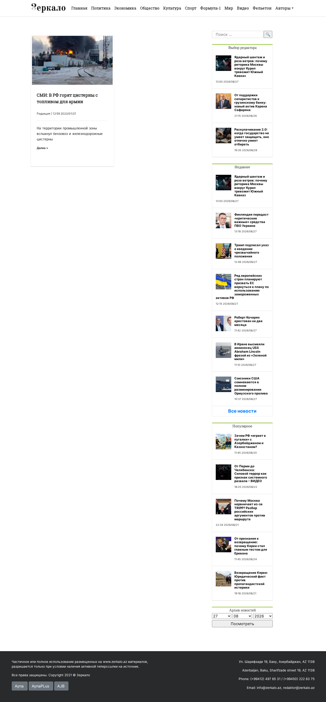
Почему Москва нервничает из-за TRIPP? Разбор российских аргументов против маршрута (249, 510)
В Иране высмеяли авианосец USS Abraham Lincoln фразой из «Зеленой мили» (250, 351)
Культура (172, 8)
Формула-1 (210, 8)
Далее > (42, 148)
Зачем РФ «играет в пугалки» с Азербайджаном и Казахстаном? (250, 441)
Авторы (283, 8)
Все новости (242, 411)
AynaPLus (40, 686)
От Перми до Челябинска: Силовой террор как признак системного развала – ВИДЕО (250, 473)
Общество (149, 8)
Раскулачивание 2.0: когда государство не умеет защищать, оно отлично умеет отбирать (251, 137)
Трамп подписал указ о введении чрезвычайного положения (251, 250)
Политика (100, 8)
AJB (60, 686)
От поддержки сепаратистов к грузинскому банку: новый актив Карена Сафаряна (250, 102)
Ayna (19, 686)
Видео (243, 8)
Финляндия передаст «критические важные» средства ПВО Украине (251, 220)
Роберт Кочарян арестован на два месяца (248, 321)
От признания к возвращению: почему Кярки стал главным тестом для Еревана (250, 546)
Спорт (190, 8)
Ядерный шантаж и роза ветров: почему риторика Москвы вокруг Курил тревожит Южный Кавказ (250, 66)
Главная (79, 8)
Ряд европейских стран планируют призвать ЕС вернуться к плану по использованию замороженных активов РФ (242, 287)
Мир (229, 8)
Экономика (125, 8)
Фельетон (262, 8)
